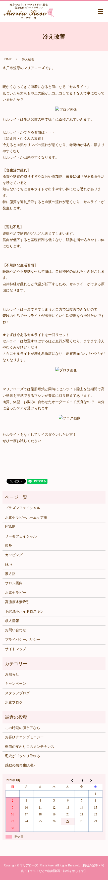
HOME (7, 59)
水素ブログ (14, 702)
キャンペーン (15, 684)
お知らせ (12, 674)
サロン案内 (14, 583)
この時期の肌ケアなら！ (24, 728)
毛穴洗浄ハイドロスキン (24, 611)
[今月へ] (82, 780)
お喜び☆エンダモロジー (24, 737)
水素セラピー (15, 593)
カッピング (14, 555)
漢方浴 (10, 574)
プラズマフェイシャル (22, 508)
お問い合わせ (15, 630)
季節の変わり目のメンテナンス (29, 747)
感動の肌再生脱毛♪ (20, 765)
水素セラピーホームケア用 (26, 517)
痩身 (8, 546)
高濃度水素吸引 (17, 602)
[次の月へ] (95, 780)
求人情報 (12, 621)
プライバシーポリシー (22, 640)
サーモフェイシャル (21, 536)
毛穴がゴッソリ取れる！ (24, 756)
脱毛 (8, 564)
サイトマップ (15, 649)
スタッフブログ (17, 693)
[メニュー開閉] (100, 11)
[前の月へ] (68, 780)
